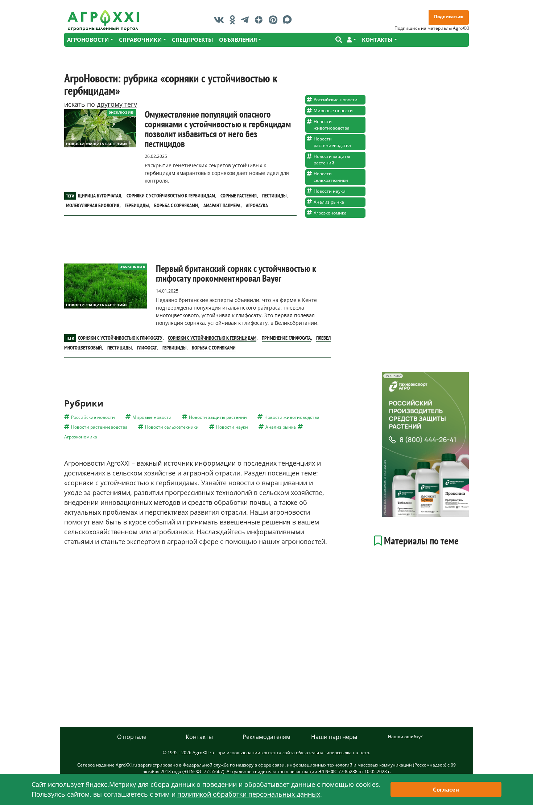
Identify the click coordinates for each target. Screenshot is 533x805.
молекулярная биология (92, 205)
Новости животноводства (332, 124)
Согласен (446, 789)
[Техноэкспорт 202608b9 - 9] (425, 444)
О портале (131, 737)
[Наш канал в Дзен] (260, 19)
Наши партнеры (334, 737)
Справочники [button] (140, 39)
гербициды (137, 205)
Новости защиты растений (332, 159)
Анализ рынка (329, 202)
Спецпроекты (192, 39)
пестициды (274, 195)
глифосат (147, 347)
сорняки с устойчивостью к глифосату (120, 338)
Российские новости (336, 100)
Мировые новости (333, 110)
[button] (351, 40)
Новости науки (330, 191)
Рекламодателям (266, 737)
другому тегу (117, 104)
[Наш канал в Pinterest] (275, 19)
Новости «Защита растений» (96, 143)
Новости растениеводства (332, 142)
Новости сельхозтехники (331, 177)
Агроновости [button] (88, 39)
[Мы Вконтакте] (221, 19)
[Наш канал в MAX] (289, 19)
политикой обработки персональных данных (248, 794)
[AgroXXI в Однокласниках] (234, 19)
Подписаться (448, 16)
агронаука (257, 205)
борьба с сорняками (176, 205)
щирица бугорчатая (99, 195)
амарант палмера (221, 205)
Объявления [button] (238, 39)
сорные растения (238, 195)
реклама (393, 375)
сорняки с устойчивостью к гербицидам (171, 195)
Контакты (199, 737)
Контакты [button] (377, 39)
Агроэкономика (330, 213)
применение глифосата (286, 338)
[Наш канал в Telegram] (246, 19)
